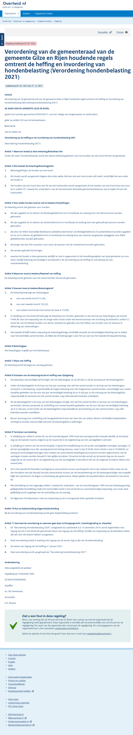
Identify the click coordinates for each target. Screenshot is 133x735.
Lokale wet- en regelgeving (23, 21)
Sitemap (12, 687)
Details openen (2, 39)
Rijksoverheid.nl (16, 718)
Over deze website (17, 654)
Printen (120, 32)
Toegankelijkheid (16, 684)
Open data (13, 699)
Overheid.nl (10, 14)
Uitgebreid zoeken (44, 21)
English (11, 661)
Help (10, 665)
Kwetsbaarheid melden (19, 691)
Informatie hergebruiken (20, 677)
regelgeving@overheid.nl (99, 633)
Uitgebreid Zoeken (44, 13)
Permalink (103, 32)
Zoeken (26, 13)
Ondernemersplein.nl (18, 721)
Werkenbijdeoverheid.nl (19, 725)
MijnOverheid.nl (16, 714)
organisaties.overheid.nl (66, 628)
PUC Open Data (15, 706)
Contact (12, 658)
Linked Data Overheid (18, 702)
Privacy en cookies (17, 680)
